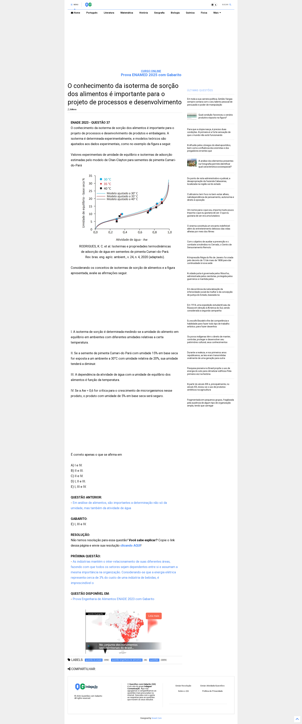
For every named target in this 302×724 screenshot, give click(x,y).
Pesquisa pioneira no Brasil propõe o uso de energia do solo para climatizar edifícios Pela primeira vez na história (209, 371)
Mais (216, 12)
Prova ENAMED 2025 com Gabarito (151, 75)
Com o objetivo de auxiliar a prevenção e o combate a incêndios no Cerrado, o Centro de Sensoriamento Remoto (209, 244)
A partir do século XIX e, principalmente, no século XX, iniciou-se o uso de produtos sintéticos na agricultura (208, 387)
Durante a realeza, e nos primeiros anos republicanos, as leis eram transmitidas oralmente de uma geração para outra (206, 355)
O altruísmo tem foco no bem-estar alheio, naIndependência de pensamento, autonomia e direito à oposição (210, 197)
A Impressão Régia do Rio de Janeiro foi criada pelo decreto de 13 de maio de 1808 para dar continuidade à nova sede (210, 260)
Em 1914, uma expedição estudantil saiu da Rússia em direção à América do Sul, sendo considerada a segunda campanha (208, 308)
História (143, 12)
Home (76, 12)
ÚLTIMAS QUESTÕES (200, 90)
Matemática (126, 12)
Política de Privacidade (212, 691)
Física (204, 12)
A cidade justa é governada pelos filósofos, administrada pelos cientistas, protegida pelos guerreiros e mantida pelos (210, 276)
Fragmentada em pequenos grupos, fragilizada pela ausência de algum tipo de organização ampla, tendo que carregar (210, 403)
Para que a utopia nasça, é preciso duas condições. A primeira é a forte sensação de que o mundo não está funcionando (209, 132)
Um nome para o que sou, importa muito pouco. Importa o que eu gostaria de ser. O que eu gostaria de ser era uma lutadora (210, 213)
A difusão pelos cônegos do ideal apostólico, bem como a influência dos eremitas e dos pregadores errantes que (209, 148)
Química (190, 12)
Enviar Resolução (183, 686)
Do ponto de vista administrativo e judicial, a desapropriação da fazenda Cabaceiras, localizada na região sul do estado (208, 181)
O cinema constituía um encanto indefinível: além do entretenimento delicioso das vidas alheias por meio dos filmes (208, 229)
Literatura (109, 12)
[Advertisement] (151, 43)
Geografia (159, 12)
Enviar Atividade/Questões (212, 686)
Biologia (175, 12)
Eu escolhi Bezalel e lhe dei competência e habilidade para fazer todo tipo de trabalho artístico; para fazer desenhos (208, 323)
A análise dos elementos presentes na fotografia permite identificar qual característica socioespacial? (216, 164)
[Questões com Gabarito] (88, 5)
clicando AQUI (130, 545)
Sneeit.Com (157, 718)
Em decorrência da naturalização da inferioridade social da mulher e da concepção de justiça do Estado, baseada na (210, 292)
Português (92, 12)
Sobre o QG (183, 691)
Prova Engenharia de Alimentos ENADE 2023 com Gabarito (113, 599)
